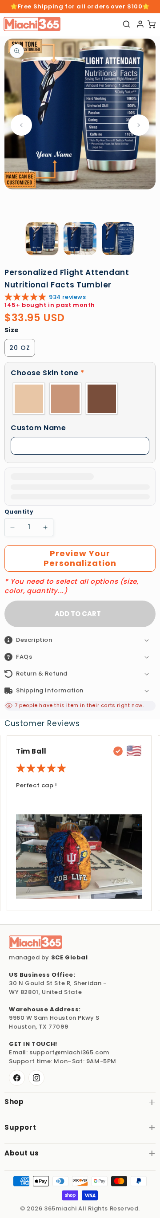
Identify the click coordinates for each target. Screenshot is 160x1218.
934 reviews (67, 297)
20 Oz (19, 347)
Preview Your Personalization (80, 558)
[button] (80, 373)
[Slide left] (21, 125)
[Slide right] (138, 125)
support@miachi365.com (69, 1052)
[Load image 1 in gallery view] (42, 238)
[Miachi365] (35, 942)
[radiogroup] (80, 399)
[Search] (126, 24)
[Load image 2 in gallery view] (80, 238)
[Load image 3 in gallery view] (118, 238)
